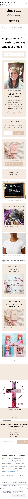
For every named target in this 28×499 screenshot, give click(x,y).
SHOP (14, 257)
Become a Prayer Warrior (14, 409)
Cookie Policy (14, 492)
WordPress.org (14, 436)
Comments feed (14, 434)
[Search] (21, 54)
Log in (14, 430)
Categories (14, 418)
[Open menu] (26, 4)
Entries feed (14, 432)
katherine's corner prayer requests (14, 304)
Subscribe (18, 133)
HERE (9, 108)
